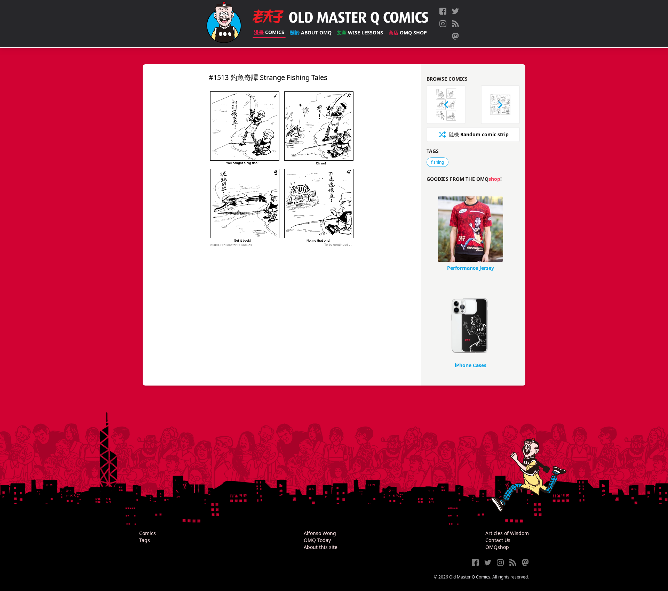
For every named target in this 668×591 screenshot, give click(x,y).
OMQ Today (317, 540)
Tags (144, 540)
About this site (320, 547)
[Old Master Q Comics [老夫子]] (223, 23)
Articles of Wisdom (507, 533)
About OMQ (311, 32)
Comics (269, 32)
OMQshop (497, 547)
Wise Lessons (360, 32)
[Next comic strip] (500, 104)
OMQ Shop (408, 32)
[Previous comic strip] (446, 104)
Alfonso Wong (320, 533)
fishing (437, 162)
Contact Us (497, 540)
